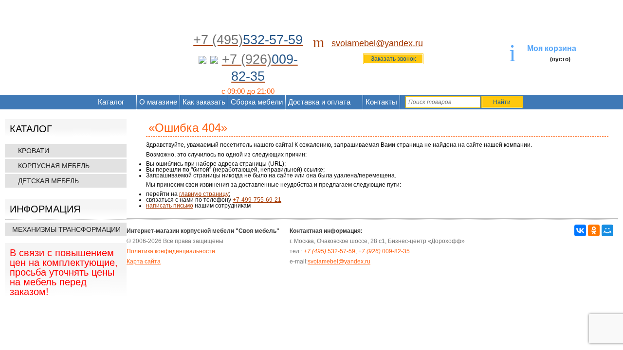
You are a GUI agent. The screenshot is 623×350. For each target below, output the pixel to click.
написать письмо (169, 205)
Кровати (33, 151)
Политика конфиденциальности (171, 251)
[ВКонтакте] (580, 230)
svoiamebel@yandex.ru (377, 43)
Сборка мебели (257, 102)
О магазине (158, 102)
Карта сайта (144, 261)
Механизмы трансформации (66, 229)
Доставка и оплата (319, 102)
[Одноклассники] (594, 230)
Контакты (381, 102)
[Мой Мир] (607, 230)
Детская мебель (48, 181)
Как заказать (204, 102)
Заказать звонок (393, 58)
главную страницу (204, 194)
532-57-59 (329, 251)
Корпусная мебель (54, 166)
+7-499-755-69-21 (257, 199)
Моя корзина (551, 48)
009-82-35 (384, 251)
